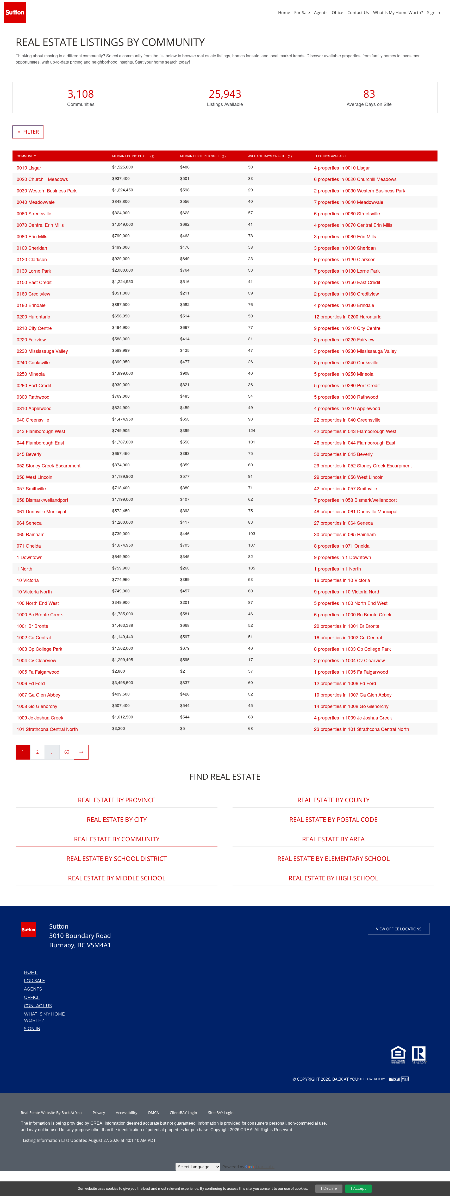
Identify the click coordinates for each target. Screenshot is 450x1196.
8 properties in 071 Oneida (342, 545)
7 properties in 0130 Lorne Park (347, 270)
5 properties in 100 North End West (351, 602)
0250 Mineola (31, 373)
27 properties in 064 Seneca (343, 522)
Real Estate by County (333, 800)
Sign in (32, 1028)
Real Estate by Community (116, 839)
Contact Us (38, 1005)
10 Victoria (28, 580)
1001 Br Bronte (32, 625)
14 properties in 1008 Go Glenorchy (351, 706)
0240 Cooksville (33, 362)
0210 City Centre (34, 327)
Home (31, 972)
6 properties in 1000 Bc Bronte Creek (352, 614)
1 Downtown (29, 557)
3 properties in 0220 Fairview (344, 339)
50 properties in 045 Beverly (343, 453)
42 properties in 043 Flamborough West (355, 431)
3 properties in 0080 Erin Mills (345, 236)
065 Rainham (31, 534)
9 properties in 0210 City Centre (347, 327)
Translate (264, 1166)
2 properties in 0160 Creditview (346, 293)
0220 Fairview (31, 339)
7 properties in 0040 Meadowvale (348, 201)
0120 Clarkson (32, 259)
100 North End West (38, 602)
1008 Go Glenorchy (37, 706)
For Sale (34, 980)
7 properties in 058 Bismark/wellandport (355, 499)
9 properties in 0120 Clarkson (345, 259)
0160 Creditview (33, 293)
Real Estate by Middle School (116, 878)
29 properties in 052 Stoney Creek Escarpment (363, 465)
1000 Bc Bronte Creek (40, 614)
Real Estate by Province (116, 800)
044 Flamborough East (40, 442)
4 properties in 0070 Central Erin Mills (353, 224)
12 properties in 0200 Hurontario (348, 316)
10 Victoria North (34, 591)
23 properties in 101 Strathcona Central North (361, 728)
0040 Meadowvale (36, 201)
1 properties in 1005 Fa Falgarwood (351, 671)
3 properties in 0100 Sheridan (345, 247)
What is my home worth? (44, 1017)
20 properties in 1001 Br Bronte (346, 625)
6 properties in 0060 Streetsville (347, 213)
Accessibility (126, 1112)
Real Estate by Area (333, 839)
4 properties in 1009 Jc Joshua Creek (353, 717)
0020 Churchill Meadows (42, 179)
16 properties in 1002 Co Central (348, 637)
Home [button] (284, 12)
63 (66, 752)
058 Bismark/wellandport (42, 499)
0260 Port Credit (34, 385)
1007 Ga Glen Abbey (38, 694)
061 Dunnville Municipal (41, 511)
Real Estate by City (117, 819)
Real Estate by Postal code (333, 819)
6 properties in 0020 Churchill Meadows (355, 179)
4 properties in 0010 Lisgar (342, 167)
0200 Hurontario (33, 316)
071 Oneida (29, 545)
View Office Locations (398, 928)
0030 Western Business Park (47, 190)
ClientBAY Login (183, 1112)
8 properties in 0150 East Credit (347, 282)
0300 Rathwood (33, 396)
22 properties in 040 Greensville (347, 419)
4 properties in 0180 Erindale (344, 305)
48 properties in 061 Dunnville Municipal (355, 511)
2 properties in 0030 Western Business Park (359, 190)
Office (32, 997)
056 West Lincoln (34, 476)
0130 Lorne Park (34, 270)
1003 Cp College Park (39, 648)
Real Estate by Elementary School (333, 858)
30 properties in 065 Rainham (345, 534)
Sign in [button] (433, 12)
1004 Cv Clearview (36, 660)
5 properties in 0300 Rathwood (346, 396)
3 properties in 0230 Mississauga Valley (355, 350)
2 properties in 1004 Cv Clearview (349, 660)
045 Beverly (29, 453)
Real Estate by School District (116, 858)
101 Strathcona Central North (47, 728)
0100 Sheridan (32, 247)
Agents (33, 989)
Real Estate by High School (333, 878)
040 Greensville (33, 419)
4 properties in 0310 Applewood (347, 408)
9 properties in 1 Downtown (342, 557)
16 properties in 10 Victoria (342, 580)
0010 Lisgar (29, 167)
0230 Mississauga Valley (42, 350)
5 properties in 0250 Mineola (343, 373)
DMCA (153, 1112)
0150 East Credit (34, 282)
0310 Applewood (34, 408)
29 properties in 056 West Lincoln (349, 476)
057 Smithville (31, 488)
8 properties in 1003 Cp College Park (352, 648)
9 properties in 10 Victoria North (347, 591)
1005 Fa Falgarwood (38, 671)
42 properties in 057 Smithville (345, 488)
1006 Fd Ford (31, 683)
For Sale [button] (302, 12)
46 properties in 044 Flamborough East (354, 442)
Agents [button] (321, 12)
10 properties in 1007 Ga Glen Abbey (353, 694)
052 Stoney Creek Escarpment (48, 465)
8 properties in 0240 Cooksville (346, 362)
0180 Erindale (31, 305)
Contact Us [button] (358, 12)
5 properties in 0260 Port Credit (347, 385)
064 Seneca (29, 522)
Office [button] (337, 12)
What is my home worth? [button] (398, 12)
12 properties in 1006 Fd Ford (345, 683)
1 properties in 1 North (337, 568)
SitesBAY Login (221, 1112)
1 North (24, 568)
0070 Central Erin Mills (40, 224)
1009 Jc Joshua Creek (40, 717)
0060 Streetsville (34, 213)
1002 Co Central (34, 637)
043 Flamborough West (41, 431)
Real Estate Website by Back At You (51, 1112)
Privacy (99, 1112)
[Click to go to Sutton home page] (15, 12)
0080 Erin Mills (32, 236)
